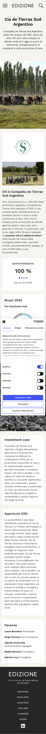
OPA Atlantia (23, 691)
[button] (19, 278)
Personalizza (23, 404)
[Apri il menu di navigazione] (5, 5)
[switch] (40, 374)
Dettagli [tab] (18, 328)
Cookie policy (23, 702)
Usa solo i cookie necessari (23, 411)
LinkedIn (23, 726)
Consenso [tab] (7, 328)
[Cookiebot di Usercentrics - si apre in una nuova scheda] (33, 321)
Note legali (23, 708)
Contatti (23, 719)
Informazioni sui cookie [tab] (34, 328)
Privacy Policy (23, 697)
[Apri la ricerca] (41, 5)
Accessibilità (23, 713)
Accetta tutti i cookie (23, 397)
